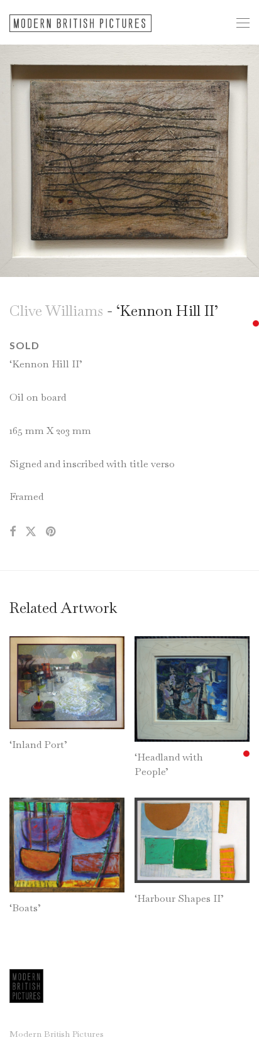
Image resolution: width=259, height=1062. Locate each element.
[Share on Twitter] (30, 532)
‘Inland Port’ (38, 744)
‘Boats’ (25, 907)
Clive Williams (56, 310)
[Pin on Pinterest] (51, 532)
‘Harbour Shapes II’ (179, 898)
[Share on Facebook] (12, 532)
